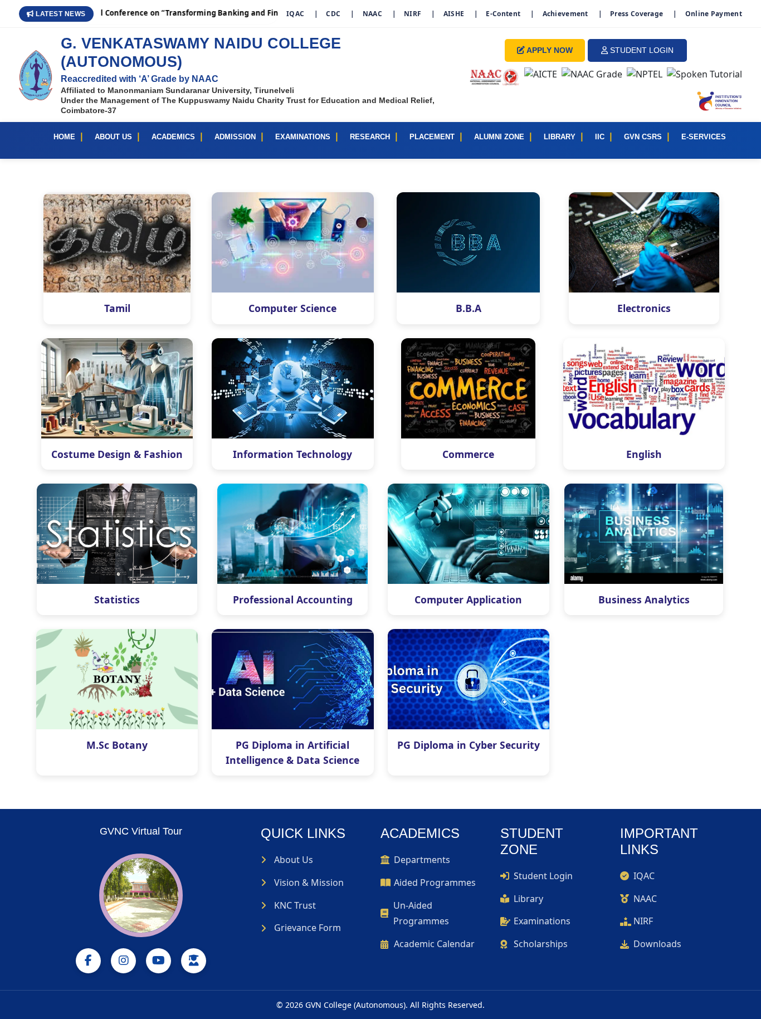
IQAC (295, 13)
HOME (64, 137)
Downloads (657, 944)
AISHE (454, 13)
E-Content (503, 13)
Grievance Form (307, 928)
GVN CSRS (643, 137)
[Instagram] (123, 960)
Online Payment (713, 13)
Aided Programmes (435, 882)
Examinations (542, 921)
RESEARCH (370, 137)
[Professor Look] (193, 960)
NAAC (372, 13)
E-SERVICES (703, 137)
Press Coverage (636, 13)
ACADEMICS (173, 137)
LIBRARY (559, 137)
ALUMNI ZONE (499, 137)
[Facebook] (88, 960)
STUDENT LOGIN (641, 50)
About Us (293, 860)
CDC (333, 13)
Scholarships (541, 944)
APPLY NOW (549, 50)
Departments (422, 860)
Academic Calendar (434, 944)
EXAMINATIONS (302, 137)
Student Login (543, 876)
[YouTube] (158, 960)
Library (528, 899)
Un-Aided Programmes (421, 913)
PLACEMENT (432, 137)
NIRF (412, 13)
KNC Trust (295, 905)
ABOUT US (113, 137)
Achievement (565, 13)
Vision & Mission (309, 882)
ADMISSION (235, 137)
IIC (599, 137)
